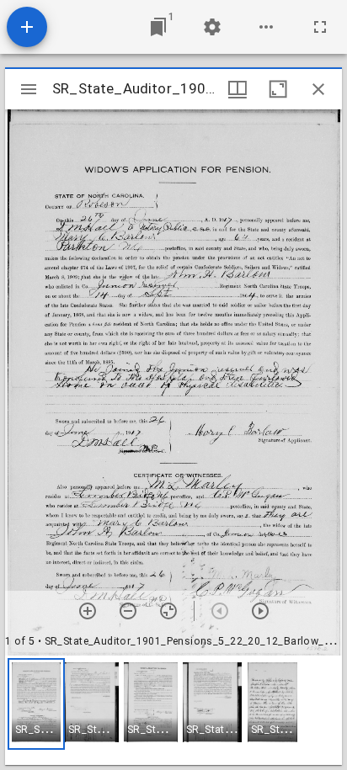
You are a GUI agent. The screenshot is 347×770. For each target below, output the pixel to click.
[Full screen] (320, 27)
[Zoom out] (128, 611)
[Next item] (260, 611)
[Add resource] (27, 27)
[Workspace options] (266, 27)
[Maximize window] (278, 89)
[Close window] (318, 89)
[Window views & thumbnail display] (237, 89)
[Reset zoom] (168, 611)
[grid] (173, 710)
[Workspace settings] (212, 27)
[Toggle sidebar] (28, 89)
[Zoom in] (87, 611)
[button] (36, 704)
